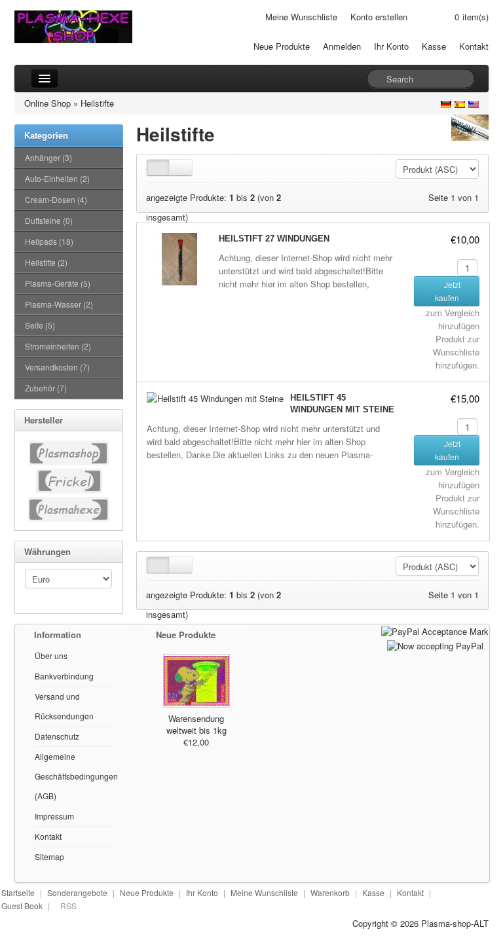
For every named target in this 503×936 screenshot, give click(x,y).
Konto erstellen (378, 16)
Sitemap (49, 856)
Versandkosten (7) (57, 366)
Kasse (434, 46)
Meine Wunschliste (301, 16)
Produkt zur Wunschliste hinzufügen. (456, 352)
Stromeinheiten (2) (58, 345)
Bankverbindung (64, 675)
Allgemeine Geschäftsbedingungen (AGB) (76, 776)
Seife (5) (40, 325)
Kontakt (474, 46)
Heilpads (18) (49, 241)
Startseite (18, 892)
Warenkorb (330, 892)
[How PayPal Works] (435, 630)
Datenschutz (57, 736)
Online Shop (47, 103)
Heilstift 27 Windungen (274, 238)
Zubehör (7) (46, 387)
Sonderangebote (77, 892)
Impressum (54, 815)
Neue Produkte (281, 46)
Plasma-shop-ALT (455, 923)
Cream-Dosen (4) (56, 199)
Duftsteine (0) (49, 220)
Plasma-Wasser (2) (59, 304)
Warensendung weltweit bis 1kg (196, 724)
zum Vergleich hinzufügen (452, 319)
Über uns (51, 655)
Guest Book (22, 905)
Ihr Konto (391, 46)
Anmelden (342, 46)
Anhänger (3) (48, 157)
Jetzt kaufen (448, 291)
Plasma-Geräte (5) (57, 283)
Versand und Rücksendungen (64, 706)
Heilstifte (97, 103)
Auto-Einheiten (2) (57, 178)
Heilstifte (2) (46, 262)
